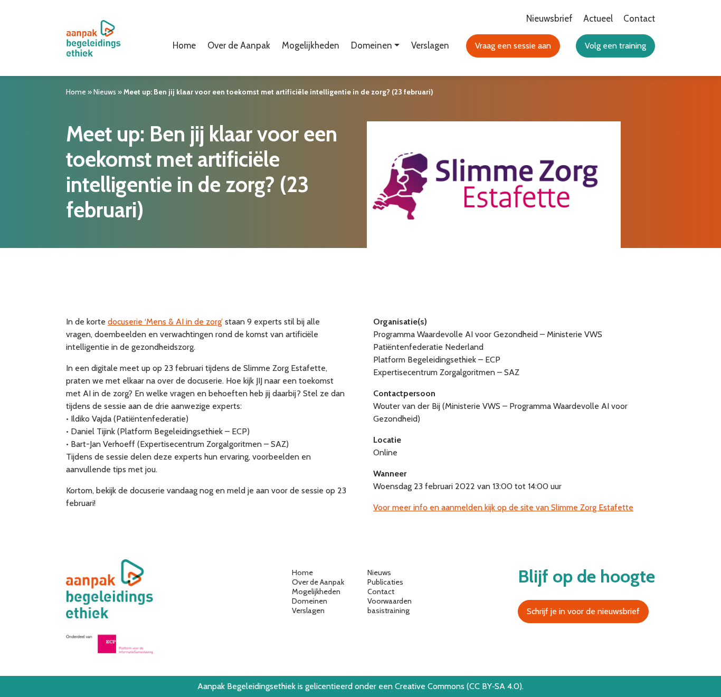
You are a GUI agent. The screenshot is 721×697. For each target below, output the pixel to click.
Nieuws (104, 92)
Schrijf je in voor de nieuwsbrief (583, 611)
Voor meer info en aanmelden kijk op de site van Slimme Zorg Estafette (503, 507)
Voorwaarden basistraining (389, 605)
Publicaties (385, 582)
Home (184, 45)
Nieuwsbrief (549, 18)
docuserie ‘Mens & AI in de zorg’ (165, 322)
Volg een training (615, 46)
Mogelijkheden (310, 45)
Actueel (598, 18)
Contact (639, 18)
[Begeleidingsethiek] (96, 38)
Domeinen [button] (371, 45)
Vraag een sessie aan (513, 46)
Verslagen (430, 45)
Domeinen (309, 601)
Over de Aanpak (238, 45)
